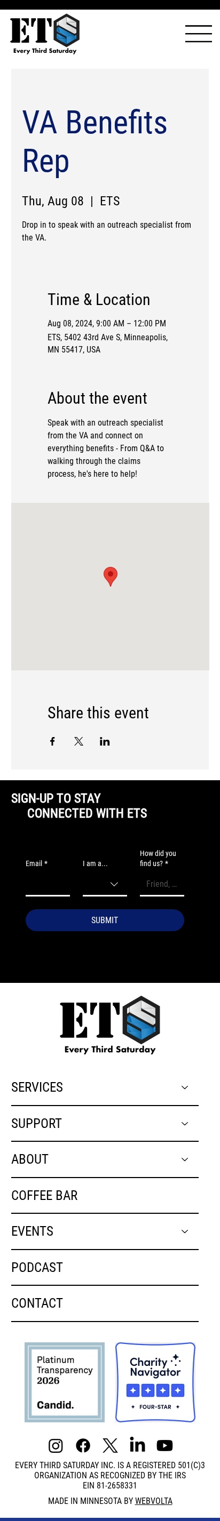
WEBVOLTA (153, 1501)
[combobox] (105, 885)
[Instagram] (55, 1445)
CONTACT (37, 1303)
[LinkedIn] (137, 1445)
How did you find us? (158, 858)
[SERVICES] (185, 1087)
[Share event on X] (79, 741)
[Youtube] (164, 1445)
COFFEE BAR (44, 1195)
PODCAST (37, 1267)
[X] (110, 1445)
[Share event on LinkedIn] (105, 741)
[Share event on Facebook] (53, 741)
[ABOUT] (185, 1159)
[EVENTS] (185, 1231)
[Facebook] (83, 1445)
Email (37, 863)
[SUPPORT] (185, 1123)
